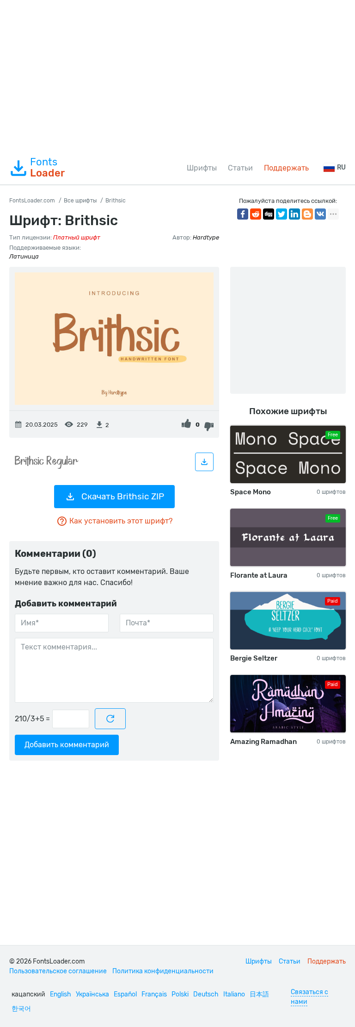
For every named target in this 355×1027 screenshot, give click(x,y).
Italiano (234, 994)
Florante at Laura (259, 575)
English (60, 994)
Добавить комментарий (66, 744)
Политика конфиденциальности (163, 971)
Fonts (47, 168)
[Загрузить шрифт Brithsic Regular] (204, 462)
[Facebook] (242, 214)
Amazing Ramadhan (263, 741)
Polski (180, 994)
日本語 (259, 994)
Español (125, 994)
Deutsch (206, 994)
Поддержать (286, 168)
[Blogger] (307, 214)
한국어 (21, 1009)
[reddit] (255, 214)
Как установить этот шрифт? (120, 521)
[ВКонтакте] (320, 214)
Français (154, 994)
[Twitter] (281, 214)
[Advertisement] (177, 76)
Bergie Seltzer (253, 658)
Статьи (240, 168)
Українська (92, 994)
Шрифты (202, 168)
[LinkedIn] (294, 214)
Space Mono (250, 492)
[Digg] (268, 214)
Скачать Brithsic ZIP (122, 496)
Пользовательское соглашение (58, 971)
